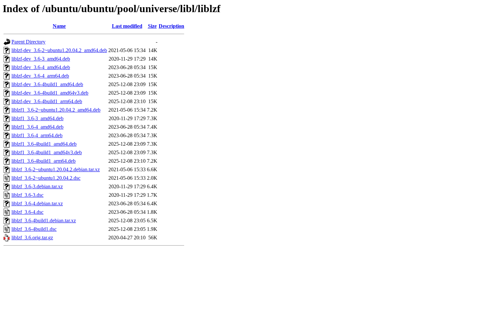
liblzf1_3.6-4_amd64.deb (37, 127)
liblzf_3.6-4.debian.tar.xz (37, 203)
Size (152, 26)
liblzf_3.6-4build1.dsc (34, 229)
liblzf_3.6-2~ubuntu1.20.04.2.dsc (45, 178)
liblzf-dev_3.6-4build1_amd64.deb (47, 84)
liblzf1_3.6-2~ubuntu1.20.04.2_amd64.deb (55, 110)
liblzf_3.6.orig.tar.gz (32, 237)
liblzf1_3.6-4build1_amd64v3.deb (46, 152)
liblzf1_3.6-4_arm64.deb (36, 135)
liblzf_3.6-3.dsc (27, 195)
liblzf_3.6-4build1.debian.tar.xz (43, 220)
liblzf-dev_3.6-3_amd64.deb (40, 59)
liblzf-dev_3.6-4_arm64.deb (40, 76)
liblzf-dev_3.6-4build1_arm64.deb (46, 101)
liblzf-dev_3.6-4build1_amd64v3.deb (49, 93)
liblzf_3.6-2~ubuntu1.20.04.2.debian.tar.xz (55, 169)
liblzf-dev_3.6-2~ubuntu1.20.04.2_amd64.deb (59, 50)
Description (171, 26)
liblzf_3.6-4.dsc (27, 212)
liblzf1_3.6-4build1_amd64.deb (44, 144)
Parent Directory (28, 42)
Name (59, 26)
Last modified (127, 26)
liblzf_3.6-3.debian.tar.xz (37, 186)
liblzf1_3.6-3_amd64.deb (37, 118)
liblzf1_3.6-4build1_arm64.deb (43, 161)
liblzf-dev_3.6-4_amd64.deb (40, 67)
